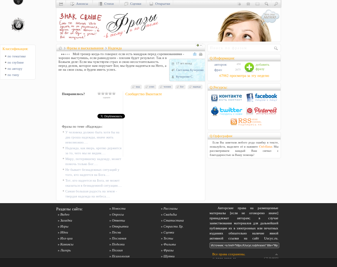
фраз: (217, 69)
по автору (15, 68)
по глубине (16, 62)
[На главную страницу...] (79, 40)
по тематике (17, 56)
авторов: (220, 64)
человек (167, 86)
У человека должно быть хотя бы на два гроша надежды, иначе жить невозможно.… (92, 137)
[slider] (106, 93)
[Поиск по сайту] (266, 3)
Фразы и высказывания (85, 48)
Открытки (161, 3)
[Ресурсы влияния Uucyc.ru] (60, 48)
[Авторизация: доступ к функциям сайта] (276, 3)
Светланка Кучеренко (190, 70)
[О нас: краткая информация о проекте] (239, 3)
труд (138, 86)
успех (151, 86)
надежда (197, 86)
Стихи (108, 3)
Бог (182, 86)
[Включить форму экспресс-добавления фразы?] (200, 44)
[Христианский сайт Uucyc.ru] (61, 3)
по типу (13, 75)
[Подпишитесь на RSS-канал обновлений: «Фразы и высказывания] (244, 126)
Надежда (115, 48)
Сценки (134, 3)
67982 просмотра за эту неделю (244, 75)
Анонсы (81, 3)
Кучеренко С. (184, 76)
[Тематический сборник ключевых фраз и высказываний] (131, 40)
